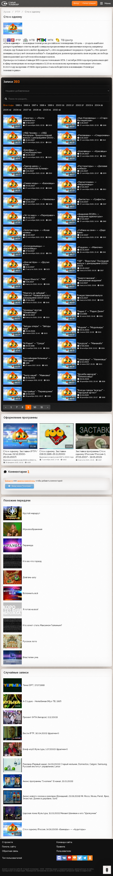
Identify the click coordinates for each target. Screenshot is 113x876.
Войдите (9, 481)
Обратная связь (10, 851)
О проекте (7, 842)
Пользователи (63, 851)
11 (42, 407)
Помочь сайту (9, 846)
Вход (76, 3)
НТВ (32, 40)
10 (35, 407)
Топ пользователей (12, 858)
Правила (60, 846)
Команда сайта (64, 842)
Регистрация (89, 3)
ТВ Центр (67, 40)
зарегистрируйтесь (26, 481)
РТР (17, 11)
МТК (50, 40)
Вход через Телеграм (21, 486)
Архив (7, 11)
